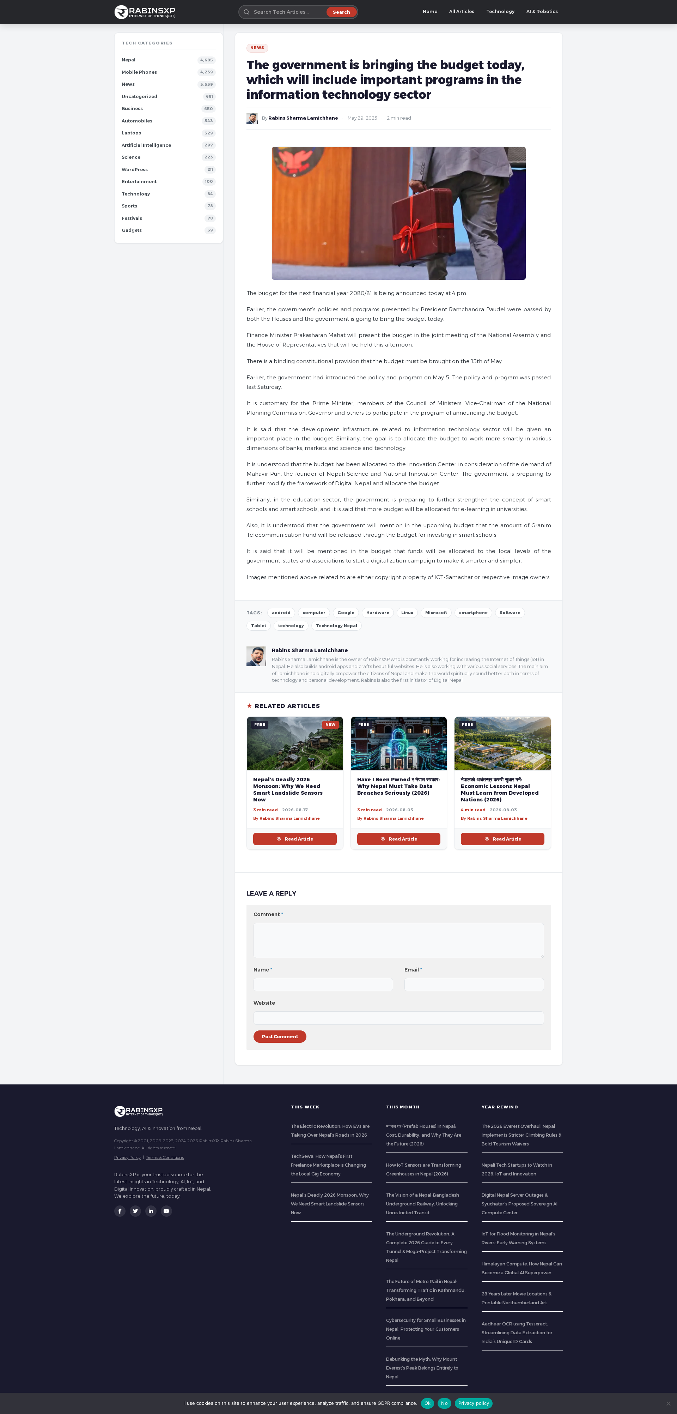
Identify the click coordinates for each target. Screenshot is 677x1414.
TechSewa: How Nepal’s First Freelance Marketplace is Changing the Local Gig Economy (328, 1165)
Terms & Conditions (165, 1157)
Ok (428, 1403)
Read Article (299, 839)
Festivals (132, 218)
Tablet (258, 625)
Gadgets (132, 230)
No (444, 1403)
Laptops (131, 133)
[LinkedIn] (151, 1211)
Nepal (128, 59)
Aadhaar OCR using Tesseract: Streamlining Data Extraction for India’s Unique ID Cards (517, 1332)
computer (314, 612)
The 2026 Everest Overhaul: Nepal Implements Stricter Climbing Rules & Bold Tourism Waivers (521, 1135)
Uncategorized (139, 96)
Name (263, 970)
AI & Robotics (542, 11)
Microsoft (436, 612)
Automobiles (137, 121)
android (281, 612)
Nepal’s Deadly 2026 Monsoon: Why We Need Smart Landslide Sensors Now (288, 789)
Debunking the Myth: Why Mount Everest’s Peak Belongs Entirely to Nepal (422, 1367)
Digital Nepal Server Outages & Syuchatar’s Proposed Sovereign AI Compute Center (519, 1203)
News (128, 84)
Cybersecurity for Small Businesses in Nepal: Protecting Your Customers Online (426, 1329)
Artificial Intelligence (146, 145)
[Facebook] (120, 1211)
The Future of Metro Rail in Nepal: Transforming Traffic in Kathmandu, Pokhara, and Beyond (425, 1290)
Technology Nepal (336, 625)
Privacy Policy (127, 1157)
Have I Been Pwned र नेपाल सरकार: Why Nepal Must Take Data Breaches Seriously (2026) (398, 786)
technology (291, 625)
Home (430, 11)
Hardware (377, 612)
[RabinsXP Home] (146, 12)
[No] (668, 1403)
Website (264, 1003)
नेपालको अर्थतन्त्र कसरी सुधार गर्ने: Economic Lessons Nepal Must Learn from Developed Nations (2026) (500, 789)
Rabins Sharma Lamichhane (303, 118)
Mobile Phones (139, 72)
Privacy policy (473, 1403)
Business (132, 108)
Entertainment (139, 181)
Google (345, 612)
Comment (268, 914)
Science (131, 157)
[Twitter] (135, 1211)
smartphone (473, 612)
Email (413, 970)
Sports (129, 206)
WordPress (135, 169)
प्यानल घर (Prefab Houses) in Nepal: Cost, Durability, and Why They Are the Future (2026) (423, 1135)
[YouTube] (166, 1211)
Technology (500, 11)
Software (510, 612)
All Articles (461, 11)
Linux (407, 612)
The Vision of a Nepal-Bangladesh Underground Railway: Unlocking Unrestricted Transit (422, 1203)
